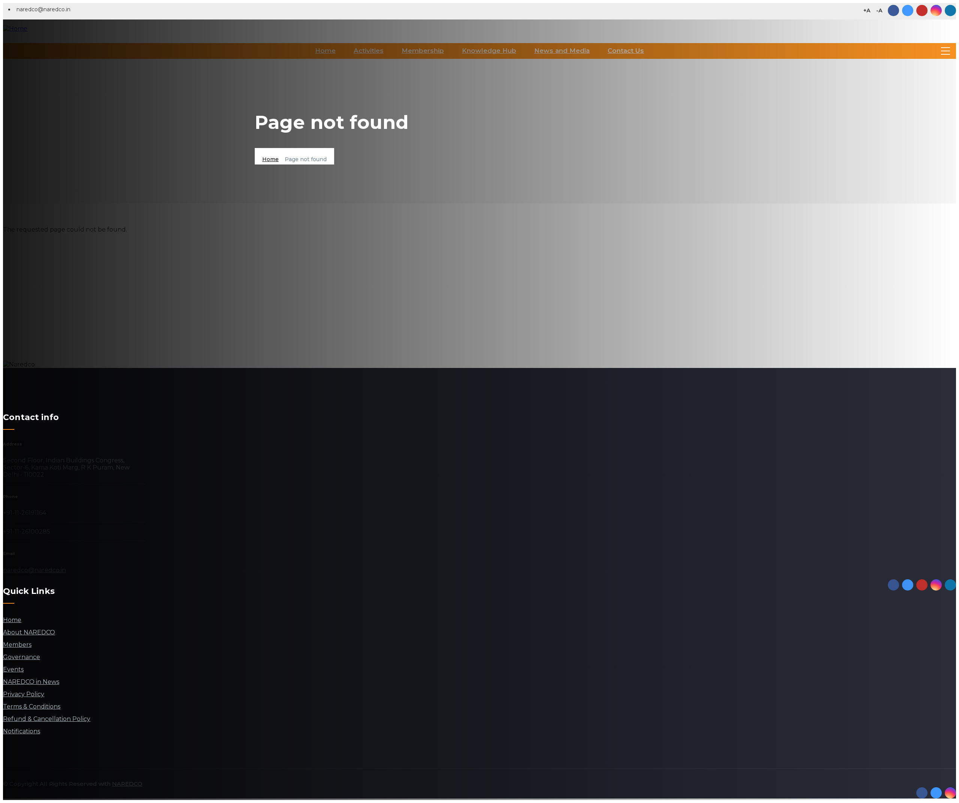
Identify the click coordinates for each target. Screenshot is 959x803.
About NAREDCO (29, 632)
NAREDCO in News (31, 681)
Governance (21, 657)
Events (13, 669)
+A (866, 10)
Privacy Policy (23, 694)
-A (879, 10)
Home (270, 159)
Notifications (21, 731)
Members (17, 644)
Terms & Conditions (31, 706)
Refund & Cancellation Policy (46, 718)
